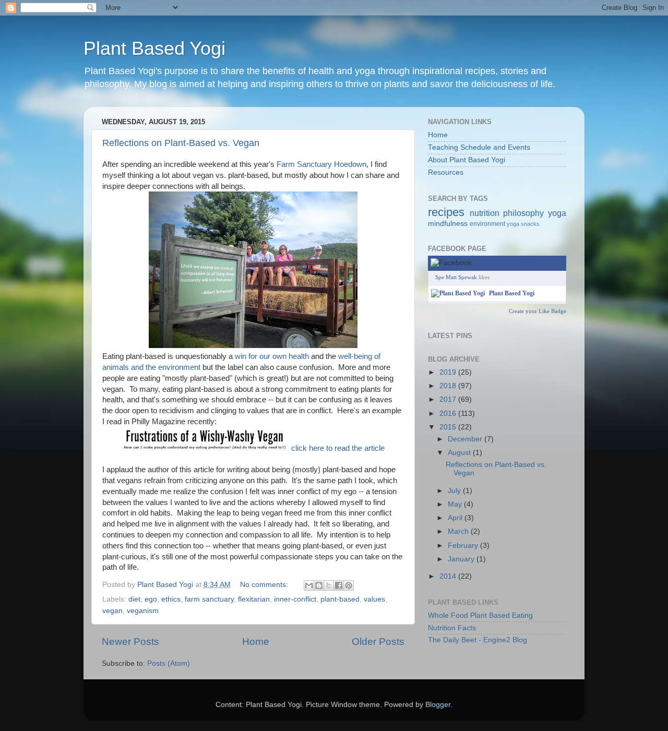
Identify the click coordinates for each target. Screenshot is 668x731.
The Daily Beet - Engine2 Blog (477, 640)
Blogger (437, 705)
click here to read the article (338, 448)
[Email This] (309, 585)
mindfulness (448, 223)
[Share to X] (329, 585)
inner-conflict (295, 599)
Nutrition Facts (452, 628)
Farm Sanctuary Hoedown (321, 164)
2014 (448, 576)
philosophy (523, 213)
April (456, 518)
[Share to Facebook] (338, 585)
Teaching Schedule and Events (479, 147)
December (466, 439)
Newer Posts (130, 641)
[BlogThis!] (319, 585)
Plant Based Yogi (154, 48)
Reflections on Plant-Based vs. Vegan (180, 143)
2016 (448, 413)
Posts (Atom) (168, 663)
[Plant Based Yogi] (458, 293)
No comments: (265, 585)
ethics (171, 599)
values (374, 599)
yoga (557, 213)
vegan (112, 611)
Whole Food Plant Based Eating (480, 615)
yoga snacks (523, 224)
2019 (448, 372)
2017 (448, 399)
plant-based (340, 599)
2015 (448, 427)
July (455, 491)
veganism (143, 611)
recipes (446, 212)
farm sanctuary (209, 599)
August (460, 453)
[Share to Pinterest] (348, 585)
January (462, 559)
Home (255, 641)
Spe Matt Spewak (456, 277)
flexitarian (254, 599)
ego (151, 599)
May (456, 504)
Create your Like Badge (537, 311)
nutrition (484, 213)
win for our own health (272, 356)
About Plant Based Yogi (466, 160)
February (464, 545)
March (459, 531)
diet (134, 599)
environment (487, 223)
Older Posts (378, 641)
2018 (448, 386)
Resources (445, 172)
